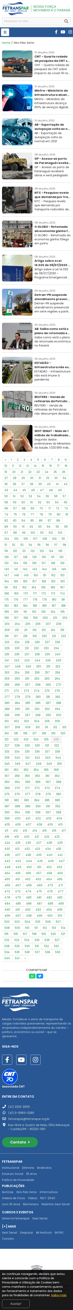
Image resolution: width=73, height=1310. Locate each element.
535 (17, 952)
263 (46, 679)
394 (17, 812)
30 (31, 478)
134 (16, 563)
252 (57, 666)
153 (62, 575)
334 (17, 752)
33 (56, 478)
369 (7, 788)
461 (17, 879)
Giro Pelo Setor (26, 1192)
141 (16, 569)
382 (16, 800)
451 (39, 867)
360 (37, 776)
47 (42, 490)
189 (6, 612)
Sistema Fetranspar (16, 1218)
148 (16, 575)
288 (58, 703)
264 (57, 679)
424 (7, 843)
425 (17, 843)
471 (60, 885)
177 (25, 600)
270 (58, 685)
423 (57, 837)
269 (48, 685)
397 (48, 812)
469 (39, 885)
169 (16, 593)
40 (49, 484)
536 (27, 952)
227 (47, 642)
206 (38, 624)
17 (58, 466)
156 (25, 581)
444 (29, 861)
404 (59, 818)
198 (26, 618)
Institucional (10, 1168)
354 (36, 770)
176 (16, 600)
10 (5, 466)
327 (7, 745)
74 (6, 514)
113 (22, 545)
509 (17, 928)
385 (47, 800)
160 (62, 581)
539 (57, 952)
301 (6, 721)
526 (47, 940)
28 (14, 478)
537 (37, 952)
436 (7, 855)
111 (5, 545)
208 (58, 624)
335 (27, 752)
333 (6, 752)
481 (39, 897)
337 (47, 752)
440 (50, 855)
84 (23, 521)
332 (56, 745)
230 (17, 648)
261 (27, 679)
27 (6, 478)
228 (57, 642)
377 (27, 794)
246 (58, 660)
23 (38, 472)
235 (6, 654)
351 (6, 770)
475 (39, 891)
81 (66, 514)
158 (44, 581)
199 (35, 618)
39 (40, 484)
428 (49, 843)
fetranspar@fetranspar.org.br (29, 1119)
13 (27, 466)
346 (17, 764)
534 (7, 952)
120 (15, 551)
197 (16, 618)
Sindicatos (44, 1168)
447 (62, 861)
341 (27, 758)
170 (26, 593)
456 (28, 873)
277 (7, 697)
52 (22, 496)
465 (59, 879)
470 (50, 885)
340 (17, 758)
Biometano (31, 1204)
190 (16, 612)
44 (15, 490)
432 (27, 849)
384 (37, 800)
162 (15, 587)
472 (7, 891)
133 (6, 563)
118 (64, 545)
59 (14, 502)
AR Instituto (44, 1233)
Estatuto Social (12, 1174)
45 (24, 490)
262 (36, 679)
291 (27, 709)
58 (6, 502)
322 (16, 739)
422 (46, 837)
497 (18, 916)
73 (66, 508)
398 (58, 812)
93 (40, 527)
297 (27, 715)
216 (6, 636)
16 (50, 466)
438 (28, 855)
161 (6, 587)
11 (13, 466)
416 (54, 831)
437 (17, 855)
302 (16, 721)
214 (53, 630)
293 (47, 709)
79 (50, 514)
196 (6, 618)
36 (14, 484)
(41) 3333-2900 (19, 1107)
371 (27, 788)
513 (54, 928)
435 (58, 849)
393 (7, 812)
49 (60, 490)
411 (6, 831)
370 (17, 788)
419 (16, 837)
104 (6, 539)
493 (38, 910)
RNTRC (59, 1233)
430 (7, 849)
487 (39, 903)
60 (23, 502)
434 (48, 849)
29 (23, 478)
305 (47, 721)
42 (65, 484)
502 (7, 922)
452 (49, 867)
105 (16, 539)
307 (7, 727)
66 (6, 508)
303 (26, 721)
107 (35, 539)
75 (15, 514)
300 (58, 715)
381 (6, 800)
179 (44, 600)
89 (6, 527)
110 (63, 539)
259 (7, 679)
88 (58, 521)
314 (6, 733)
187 (54, 606)
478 (7, 897)
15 (43, 466)
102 (51, 533)
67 (15, 508)
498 (29, 916)
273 (26, 691)
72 (57, 508)
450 (29, 867)
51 (14, 496)
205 (27, 624)
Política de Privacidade (18, 1180)
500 (50, 916)
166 (53, 587)
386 (57, 800)
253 (6, 673)
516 (16, 934)
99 (24, 533)
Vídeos (32, 1198)
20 (14, 472)
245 (48, 660)
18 (66, 466)
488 (50, 903)
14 (35, 466)
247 (7, 666)
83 (14, 521)
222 (63, 636)
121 (24, 551)
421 (36, 837)
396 (38, 812)
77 (32, 514)
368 (58, 782)
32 (47, 478)
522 (6, 940)
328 (17, 745)
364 (17, 782)
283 (7, 703)
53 (30, 496)
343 (47, 758)
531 (37, 946)
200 (45, 618)
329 (27, 745)
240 (57, 654)
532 (46, 946)
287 (48, 703)
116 (47, 545)
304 (37, 721)
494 (49, 910)
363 (7, 782)
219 (34, 636)
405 (7, 824)
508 (7, 928)
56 (56, 496)
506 (48, 922)
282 (57, 697)
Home (6, 43)
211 (25, 630)
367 (48, 782)
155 (16, 581)
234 (56, 648)
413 (25, 831)
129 (34, 557)
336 (37, 752)
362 (57, 776)
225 (27, 642)
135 (25, 563)
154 (6, 581)
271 (6, 691)
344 (58, 758)
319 (53, 733)
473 (17, 891)
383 (26, 800)
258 (57, 673)
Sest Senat (40, 1218)
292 (37, 709)
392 (57, 806)
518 (34, 934)
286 (38, 703)
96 (66, 527)
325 (46, 739)
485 (18, 903)
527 (57, 940)
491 (17, 910)
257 (47, 673)
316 (25, 733)
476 (50, 891)
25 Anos (31, 1174)
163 (24, 587)
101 (42, 533)
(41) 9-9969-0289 (21, 1113)
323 (26, 739)
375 (7, 794)
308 (17, 727)
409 (50, 824)
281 (48, 697)
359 (27, 776)
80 (58, 514)
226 (37, 642)
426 (28, 843)
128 (25, 557)
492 (27, 910)
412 (15, 831)
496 (7, 916)
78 (41, 514)
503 (17, 922)
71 (49, 508)
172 (44, 593)
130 (44, 557)
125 (60, 551)
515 (6, 934)
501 (60, 916)
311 (46, 727)
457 (39, 873)
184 (25, 606)
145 (54, 569)
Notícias (7, 1192)
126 (6, 557)
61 (31, 502)
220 (44, 636)
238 (37, 654)
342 (37, 758)
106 (26, 539)
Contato (18, 1142)
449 (18, 867)
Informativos (49, 1192)
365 (27, 782)
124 (51, 551)
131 (52, 557)
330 (37, 745)
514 (63, 928)
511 (36, 928)
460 (7, 879)
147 (6, 575)
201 (55, 618)
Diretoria (28, 1168)
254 (17, 673)
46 (33, 490)
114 (30, 545)
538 (47, 952)
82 (6, 521)
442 (7, 861)
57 (64, 496)
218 (25, 636)
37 (23, 484)
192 (34, 612)
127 (16, 557)
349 (49, 764)
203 (7, 624)
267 (27, 685)
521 (63, 934)
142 (25, 569)
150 (36, 575)
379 (48, 794)
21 (22, 472)
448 (7, 867)
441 (60, 855)
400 (17, 818)
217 (16, 636)
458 (49, 873)
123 (42, 551)
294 (57, 709)
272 (16, 691)
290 (17, 709)
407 (28, 824)
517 (25, 934)
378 (38, 794)
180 (54, 600)
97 (6, 533)
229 (7, 648)
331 (47, 745)
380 (58, 794)
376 (17, 794)
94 (48, 527)
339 (7, 758)
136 (34, 563)
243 (27, 660)
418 (6, 837)
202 (64, 618)
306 (57, 721)
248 (17, 666)
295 (7, 715)
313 (64, 727)
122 (33, 551)
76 (24, 514)
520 (53, 934)
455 (17, 873)
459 (60, 873)
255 (27, 673)
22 (29, 472)
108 (45, 539)
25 (55, 472)
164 (34, 587)
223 (6, 642)
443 (18, 861)
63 (48, 502)
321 (6, 739)
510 (27, 928)
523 (16, 940)
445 (40, 861)
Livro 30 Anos (11, 1204)
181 (63, 600)
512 (45, 928)
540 (7, 958)
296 (17, 715)
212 (34, 630)
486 (29, 903)
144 (44, 569)
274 (37, 691)
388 (17, 806)
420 (26, 837)
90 (15, 527)
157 (34, 581)
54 (39, 496)
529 (17, 946)
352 (16, 770)
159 (53, 581)
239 (47, 654)
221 (54, 636)
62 (39, 502)
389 (27, 806)
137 (44, 563)
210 (17, 630)
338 (57, 752)
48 (51, 490)
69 (32, 508)
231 (27, 648)
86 (41, 521)
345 (7, 764)
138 (53, 563)
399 (7, 818)
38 (31, 484)
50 (6, 496)
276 (57, 691)
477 (60, 891)
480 (29, 897)
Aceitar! (15, 1303)
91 (23, 527)
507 (58, 922)
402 (38, 818)
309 (27, 727)
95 (57, 527)
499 (39, 916)
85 (32, 521)
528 (7, 946)
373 (47, 788)
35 (6, 484)
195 (62, 612)
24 (46, 472)
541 (17, 958)
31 (40, 478)
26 (63, 472)
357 (7, 776)
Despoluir (26, 1233)
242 (16, 660)
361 (47, 776)
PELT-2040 (47, 1198)
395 (27, 812)
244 (37, 660)
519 (44, 934)
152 (53, 575)
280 (38, 697)
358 (17, 776)
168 (6, 593)
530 (27, 946)
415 (44, 831)
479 (18, 897)
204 (17, 624)
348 (38, 764)
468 (29, 885)
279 (27, 697)
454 (7, 873)
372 (37, 788)
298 (38, 715)
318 (44, 733)
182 (6, 606)
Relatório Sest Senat (56, 1204)
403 (48, 818)
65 (65, 502)
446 (51, 861)
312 (55, 727)
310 (37, 727)
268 (38, 685)
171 (34, 593)
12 (20, 466)
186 (44, 606)
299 (48, 715)
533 (56, 946)
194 (53, 612)
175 (6, 600)
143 (34, 569)
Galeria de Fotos (13, 1198)
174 (62, 593)
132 (61, 557)
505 (37, 922)
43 (6, 490)
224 (17, 642)
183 (16, 606)
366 (38, 782)
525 (37, 940)
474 (28, 891)
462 (27, 879)
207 (48, 624)
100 (33, 533)
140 (6, 569)
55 (47, 496)
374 (57, 788)
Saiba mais (59, 1295)
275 (47, 691)
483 (59, 897)
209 (7, 630)
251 (48, 666)
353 (26, 770)
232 (36, 648)
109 (54, 539)
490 (7, 910)
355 (46, 770)
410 (60, 824)
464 (49, 879)
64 (57, 502)
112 (13, 545)
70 (41, 508)
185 (35, 606)
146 (63, 569)
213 (44, 630)
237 (27, 654)
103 (60, 533)
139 (62, 563)
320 (62, 733)
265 (7, 685)
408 (39, 824)
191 (25, 612)
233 (46, 648)
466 (7, 885)
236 (16, 654)
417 (63, 831)
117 (56, 545)
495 (59, 910)
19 (5, 472)
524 (27, 940)
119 (6, 551)
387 (7, 806)
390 (38, 806)
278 (17, 697)
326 (56, 739)
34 (64, 478)
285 (27, 703)
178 (35, 600)
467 (18, 885)
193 (43, 612)
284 (17, 703)
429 (60, 843)
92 (31, 527)
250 (38, 666)
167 (62, 587)
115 (39, 545)
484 (7, 903)
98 (15, 533)
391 (48, 806)
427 (39, 843)
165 (43, 587)
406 (18, 824)
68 (24, 508)
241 (6, 660)
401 (28, 818)
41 (57, 484)
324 (36, 739)
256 (37, 673)
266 (17, 685)
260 (17, 679)
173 (53, 593)
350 (59, 764)
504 (27, 922)
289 (7, 709)
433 (37, 849)
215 (62, 630)
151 (44, 575)
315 (16, 733)
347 (28, 764)
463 (38, 879)
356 (56, 770)
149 (26, 575)
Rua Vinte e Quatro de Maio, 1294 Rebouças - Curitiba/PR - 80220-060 (39, 1127)
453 (59, 867)
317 (34, 733)
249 (28, 666)
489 (61, 903)
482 (49, 897)
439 (39, 855)
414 (34, 831)
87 (49, 521)
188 (63, 606)
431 (17, 849)
